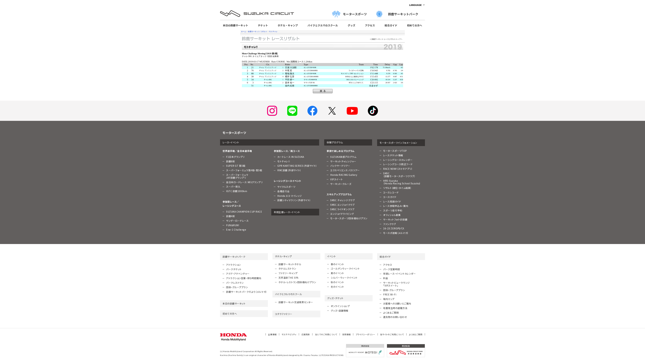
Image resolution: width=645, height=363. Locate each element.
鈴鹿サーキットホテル (289, 264)
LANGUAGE (415, 5)
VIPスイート (336, 179)
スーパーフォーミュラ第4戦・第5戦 (244, 170)
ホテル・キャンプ (288, 25)
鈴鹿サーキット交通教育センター (295, 302)
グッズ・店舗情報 (339, 310)
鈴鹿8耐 (230, 161)
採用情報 (346, 334)
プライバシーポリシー (365, 334)
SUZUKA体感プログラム (343, 156)
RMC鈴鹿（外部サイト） (289, 170)
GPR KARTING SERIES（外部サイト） (297, 165)
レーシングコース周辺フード (398, 164)
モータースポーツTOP (395, 150)
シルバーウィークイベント (344, 277)
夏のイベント (337, 273)
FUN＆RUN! (232, 225)
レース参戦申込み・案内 (395, 206)
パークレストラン (235, 282)
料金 (385, 278)
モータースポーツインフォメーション (398, 142)
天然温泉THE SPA (288, 277)
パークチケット (234, 269)
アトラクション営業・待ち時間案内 (243, 278)
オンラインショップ (340, 306)
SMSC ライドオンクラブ (342, 209)
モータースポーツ (355, 14)
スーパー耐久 (233, 186)
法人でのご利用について (326, 334)
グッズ (351, 25)
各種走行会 (283, 191)
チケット (263, 25)
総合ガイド (391, 25)
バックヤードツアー (340, 165)
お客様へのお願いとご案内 (397, 303)
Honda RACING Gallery (343, 174)
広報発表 (306, 334)
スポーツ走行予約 (392, 210)
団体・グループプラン (237, 287)
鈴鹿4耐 (230, 216)
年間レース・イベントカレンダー (399, 273)
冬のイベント (337, 286)
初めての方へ (414, 25)
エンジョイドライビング (342, 213)
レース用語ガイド (392, 201)
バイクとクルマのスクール (323, 25)
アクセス (370, 25)
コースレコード (391, 192)
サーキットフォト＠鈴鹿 (395, 219)
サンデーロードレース (237, 220)
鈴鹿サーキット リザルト (257, 31)
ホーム (243, 31)
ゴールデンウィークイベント (345, 268)
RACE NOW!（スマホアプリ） (398, 168)
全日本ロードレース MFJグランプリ (244, 182)
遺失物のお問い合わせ (395, 317)
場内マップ (389, 299)
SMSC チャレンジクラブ (342, 200)
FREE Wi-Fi (389, 294)
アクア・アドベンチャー (237, 273)
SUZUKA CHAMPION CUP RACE (244, 211)
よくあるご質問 (391, 312)
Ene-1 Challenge (236, 229)
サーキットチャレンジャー (343, 161)
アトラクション (233, 264)
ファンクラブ (389, 224)
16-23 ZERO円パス (393, 228)
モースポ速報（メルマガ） (396, 233)
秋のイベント (337, 282)
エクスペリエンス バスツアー (345, 170)
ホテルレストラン (287, 268)
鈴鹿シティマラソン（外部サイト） (294, 200)
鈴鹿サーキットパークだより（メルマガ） (246, 291)
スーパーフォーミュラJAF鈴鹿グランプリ (237, 176)
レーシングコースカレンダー (397, 160)
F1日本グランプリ (235, 156)
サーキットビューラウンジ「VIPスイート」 (396, 284)
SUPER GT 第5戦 (235, 165)
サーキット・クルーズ (340, 184)
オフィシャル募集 (392, 215)
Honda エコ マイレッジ (289, 195)
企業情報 (272, 334)
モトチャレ (273, 31)
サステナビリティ (289, 334)
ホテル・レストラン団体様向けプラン (297, 282)
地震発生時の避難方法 (395, 308)
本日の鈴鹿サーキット (235, 25)
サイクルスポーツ (286, 186)
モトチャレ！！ (283, 161)
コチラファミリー (283, 314)
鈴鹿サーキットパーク (404, 14)
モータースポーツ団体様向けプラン (348, 218)
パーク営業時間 (391, 269)
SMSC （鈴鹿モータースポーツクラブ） (399, 175)
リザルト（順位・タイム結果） (397, 188)
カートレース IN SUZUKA (290, 156)
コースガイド (389, 197)
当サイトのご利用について (392, 334)
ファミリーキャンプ (288, 273)
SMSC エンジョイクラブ (342, 204)
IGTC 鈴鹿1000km (236, 191)
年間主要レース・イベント (287, 212)
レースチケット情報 (393, 155)
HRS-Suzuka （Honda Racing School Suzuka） (402, 182)
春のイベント (337, 264)
